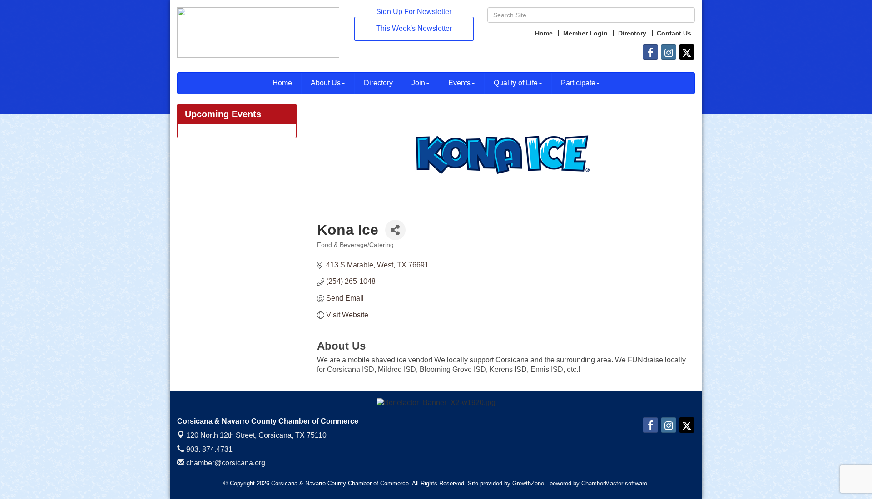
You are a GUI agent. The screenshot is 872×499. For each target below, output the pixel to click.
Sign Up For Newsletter (413, 11)
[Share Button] (395, 230)
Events (459, 83)
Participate (578, 83)
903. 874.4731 (208, 449)
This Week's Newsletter (414, 28)
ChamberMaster (602, 483)
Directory (378, 83)
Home (282, 83)
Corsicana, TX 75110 (256, 435)
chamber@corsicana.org (224, 463)
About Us (326, 83)
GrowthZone (528, 483)
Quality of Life (516, 83)
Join (418, 83)
